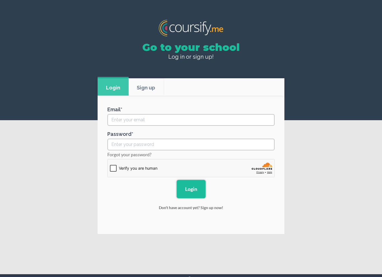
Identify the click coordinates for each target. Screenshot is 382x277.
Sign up (146, 88)
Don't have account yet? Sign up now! (191, 207)
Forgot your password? (129, 154)
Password (119, 134)
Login (113, 88)
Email (114, 109)
